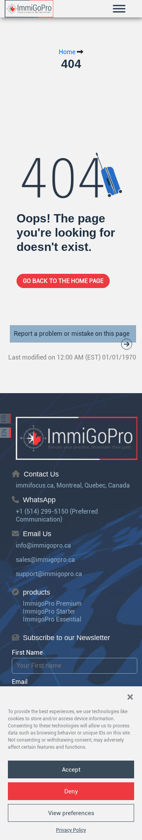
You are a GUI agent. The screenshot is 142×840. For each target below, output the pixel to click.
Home (67, 52)
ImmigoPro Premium (52, 603)
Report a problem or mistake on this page (71, 333)
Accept (71, 769)
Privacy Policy (71, 830)
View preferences (71, 813)
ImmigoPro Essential (52, 619)
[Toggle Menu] (119, 8)
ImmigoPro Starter (49, 611)
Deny (71, 791)
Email (20, 682)
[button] (130, 696)
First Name (27, 652)
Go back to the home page (63, 280)
